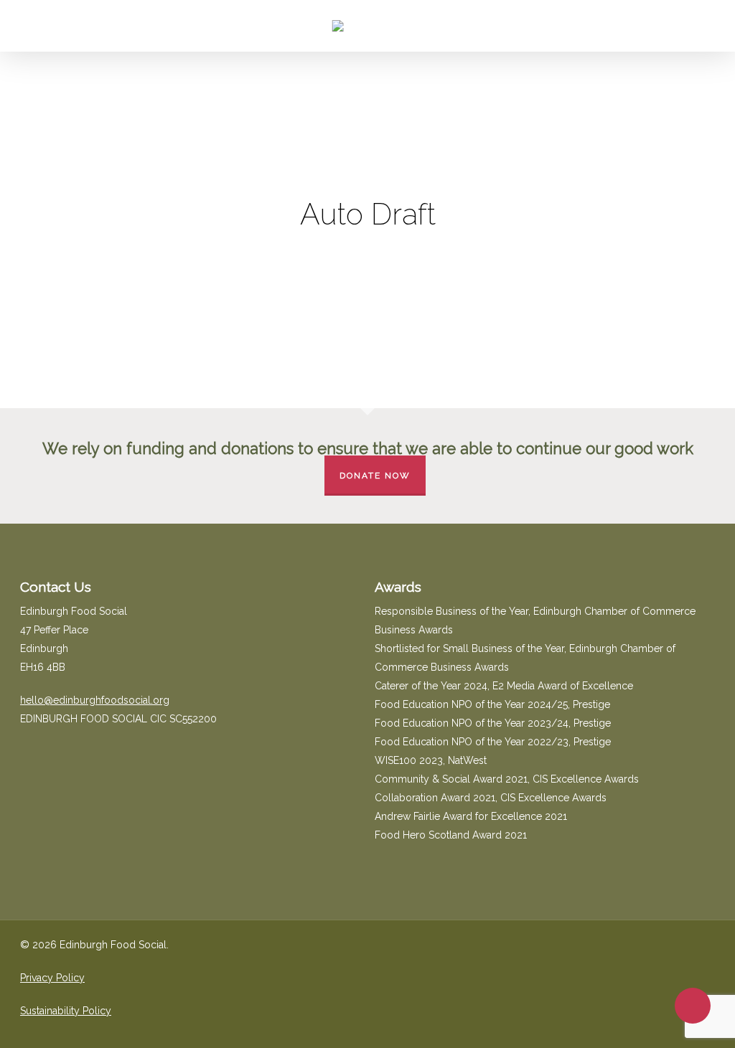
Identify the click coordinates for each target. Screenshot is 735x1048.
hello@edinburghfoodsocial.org (94, 700)
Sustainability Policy (65, 1010)
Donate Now (375, 476)
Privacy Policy (52, 977)
